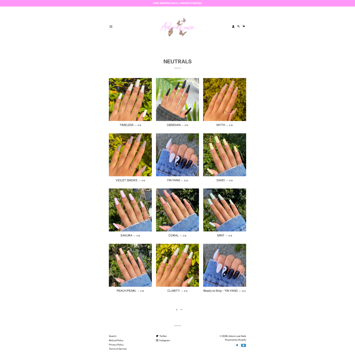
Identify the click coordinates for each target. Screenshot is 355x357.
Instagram (164, 340)
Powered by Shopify (235, 339)
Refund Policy (116, 340)
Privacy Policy (116, 344)
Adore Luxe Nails (237, 336)
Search (112, 336)
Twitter (163, 336)
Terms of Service (118, 348)
